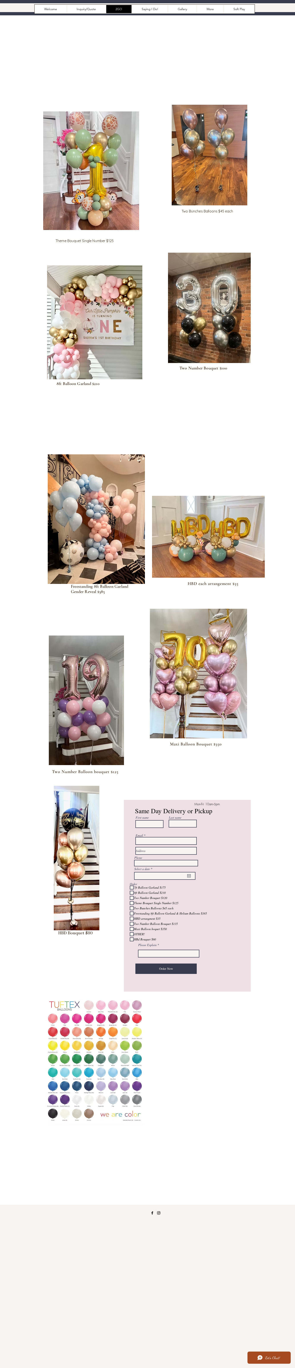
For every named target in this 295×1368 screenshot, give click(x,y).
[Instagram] (159, 1213)
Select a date (144, 868)
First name (142, 817)
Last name (175, 817)
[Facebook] (152, 1213)
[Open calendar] (189, 876)
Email (139, 835)
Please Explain (147, 944)
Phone (138, 857)
